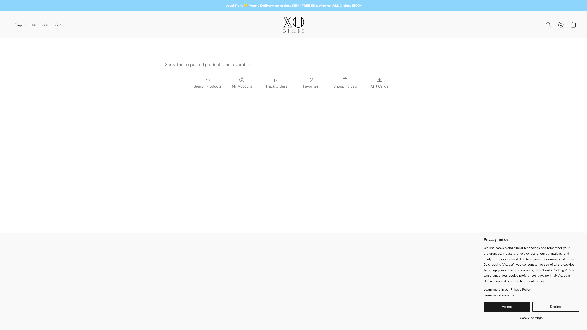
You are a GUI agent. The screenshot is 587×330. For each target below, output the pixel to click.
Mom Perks (40, 24)
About (59, 24)
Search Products (208, 86)
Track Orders (276, 86)
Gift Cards (379, 86)
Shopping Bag (345, 86)
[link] (531, 316)
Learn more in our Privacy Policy (507, 289)
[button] (293, 24)
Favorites (310, 86)
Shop (18, 24)
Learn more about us (499, 295)
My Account (242, 86)
